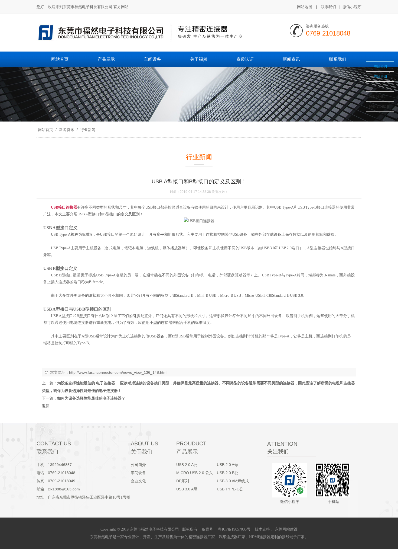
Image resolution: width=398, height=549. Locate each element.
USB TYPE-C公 (230, 489)
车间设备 (138, 473)
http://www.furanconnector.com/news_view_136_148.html (118, 372)
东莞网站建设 (286, 529)
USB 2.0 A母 (227, 464)
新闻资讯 (66, 129)
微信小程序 (351, 7)
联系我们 (328, 7)
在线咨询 (380, 66)
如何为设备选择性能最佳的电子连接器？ (91, 398)
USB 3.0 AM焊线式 (233, 481)
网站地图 (304, 7)
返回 (46, 406)
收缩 (359, 78)
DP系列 (182, 481)
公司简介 (138, 464)
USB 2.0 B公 (227, 473)
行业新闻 (87, 129)
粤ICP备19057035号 (233, 529)
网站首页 (45, 129)
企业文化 (138, 481)
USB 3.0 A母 (186, 489)
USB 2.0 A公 (186, 464)
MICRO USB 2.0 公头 (194, 473)
